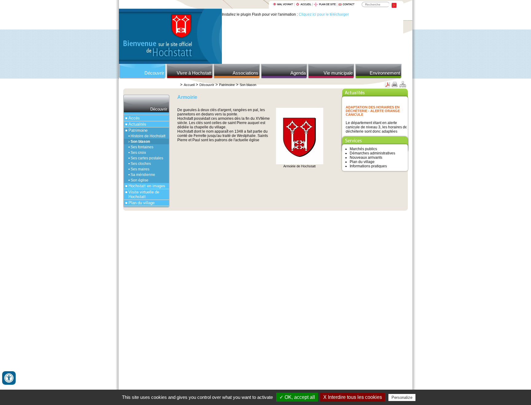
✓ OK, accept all (297, 397)
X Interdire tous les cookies (352, 397)
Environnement (385, 73)
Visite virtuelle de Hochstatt (143, 194)
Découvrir (154, 73)
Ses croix (138, 152)
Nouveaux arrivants (366, 157)
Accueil (189, 85)
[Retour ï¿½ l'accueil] (170, 62)
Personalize (401, 397)
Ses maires (140, 169)
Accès (134, 118)
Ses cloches (141, 164)
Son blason (248, 85)
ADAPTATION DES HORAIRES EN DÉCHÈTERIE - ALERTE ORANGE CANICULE (373, 109)
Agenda (298, 73)
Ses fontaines (142, 147)
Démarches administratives (372, 153)
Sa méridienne (143, 175)
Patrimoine (227, 85)
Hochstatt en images (146, 186)
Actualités (137, 124)
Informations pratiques (368, 166)
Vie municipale (338, 73)
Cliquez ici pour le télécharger (324, 14)
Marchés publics (363, 149)
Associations (245, 73)
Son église (139, 180)
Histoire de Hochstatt (148, 136)
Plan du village (141, 203)
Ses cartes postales (147, 158)
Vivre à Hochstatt (194, 73)
